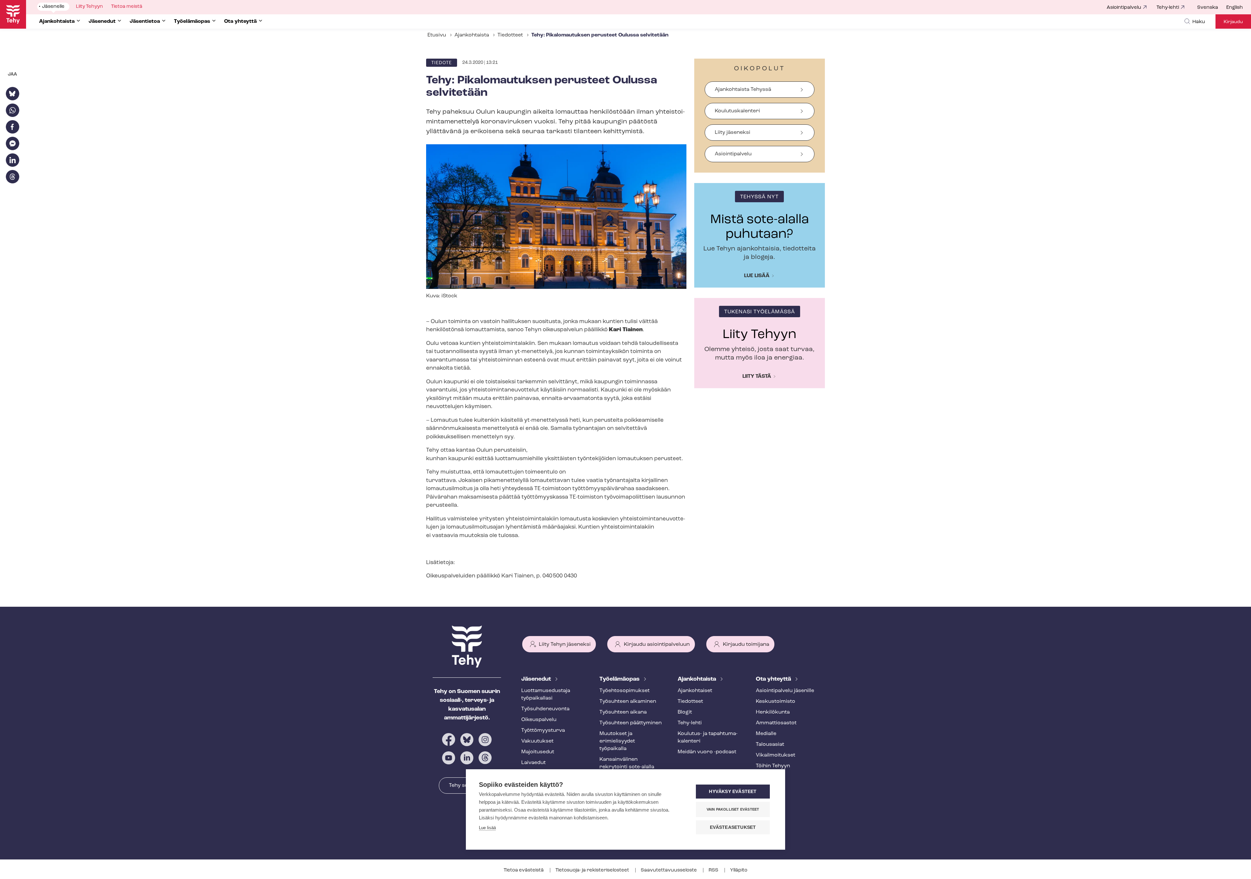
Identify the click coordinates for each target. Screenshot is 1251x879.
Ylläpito (738, 870)
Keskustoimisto (775, 701)
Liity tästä (756, 376)
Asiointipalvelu (1124, 7)
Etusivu (436, 35)
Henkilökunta (773, 712)
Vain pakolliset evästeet (733, 809)
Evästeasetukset (733, 827)
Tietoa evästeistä (524, 870)
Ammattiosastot (776, 723)
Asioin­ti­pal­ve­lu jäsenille (785, 690)
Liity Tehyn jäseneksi (565, 644)
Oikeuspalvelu (538, 719)
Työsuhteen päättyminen (630, 723)
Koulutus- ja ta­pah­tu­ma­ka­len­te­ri (708, 737)
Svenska (1207, 7)
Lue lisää (756, 275)
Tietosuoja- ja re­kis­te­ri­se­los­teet (592, 870)
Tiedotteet (510, 35)
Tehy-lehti (1168, 7)
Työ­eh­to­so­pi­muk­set (624, 690)
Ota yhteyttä (774, 679)
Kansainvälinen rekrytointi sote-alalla (626, 763)
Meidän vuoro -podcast (707, 752)
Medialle (766, 733)
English (1234, 7)
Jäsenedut (536, 679)
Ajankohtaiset (695, 690)
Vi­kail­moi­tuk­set (775, 755)
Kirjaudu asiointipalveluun (657, 644)
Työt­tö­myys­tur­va (543, 730)
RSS (714, 870)
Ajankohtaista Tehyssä (743, 89)
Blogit (685, 712)
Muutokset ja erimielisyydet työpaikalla (617, 741)
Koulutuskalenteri (737, 111)
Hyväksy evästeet (732, 791)
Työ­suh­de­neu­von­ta (545, 709)
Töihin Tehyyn (773, 766)
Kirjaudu (1233, 22)
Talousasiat (770, 744)
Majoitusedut (537, 752)
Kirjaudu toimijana (746, 644)
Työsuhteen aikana (623, 712)
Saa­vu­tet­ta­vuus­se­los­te (669, 870)
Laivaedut (533, 762)
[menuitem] (1211, 8)
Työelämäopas (620, 679)
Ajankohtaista (471, 35)
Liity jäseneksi (732, 132)
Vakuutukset (537, 741)
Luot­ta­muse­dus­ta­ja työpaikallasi (545, 694)
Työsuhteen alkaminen (627, 701)
